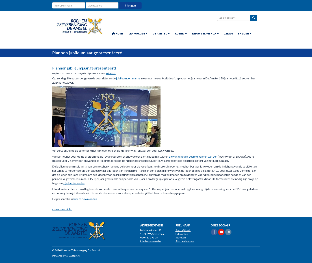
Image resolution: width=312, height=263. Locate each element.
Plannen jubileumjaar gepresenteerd (84, 68)
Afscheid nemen (185, 241)
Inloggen (130, 5)
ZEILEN (228, 33)
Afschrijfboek (183, 230)
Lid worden (182, 233)
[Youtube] (221, 232)
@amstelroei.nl (150, 241)
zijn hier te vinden (73, 183)
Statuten (181, 237)
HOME (119, 33)
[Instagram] (228, 232)
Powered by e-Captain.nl (66, 255)
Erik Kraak (111, 73)
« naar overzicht (62, 209)
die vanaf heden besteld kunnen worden (193, 156)
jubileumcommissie (128, 78)
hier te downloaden (85, 199)
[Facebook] (214, 232)
